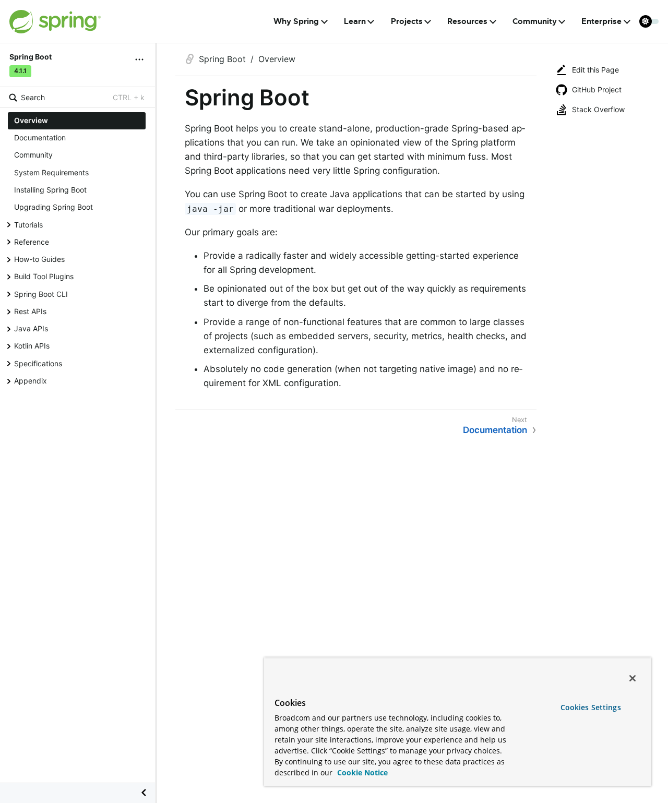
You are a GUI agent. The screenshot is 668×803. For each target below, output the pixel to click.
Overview (31, 120)
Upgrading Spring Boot (53, 206)
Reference (31, 241)
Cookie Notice (361, 772)
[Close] (632, 678)
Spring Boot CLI (41, 293)
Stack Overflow (598, 109)
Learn (355, 21)
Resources (467, 21)
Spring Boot (222, 59)
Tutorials (28, 224)
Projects (407, 21)
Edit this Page (595, 69)
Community (534, 21)
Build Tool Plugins (44, 276)
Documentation (40, 137)
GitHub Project (597, 89)
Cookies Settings (590, 707)
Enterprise (601, 21)
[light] (649, 21)
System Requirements (51, 172)
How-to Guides (39, 259)
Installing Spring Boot (50, 189)
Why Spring (296, 21)
